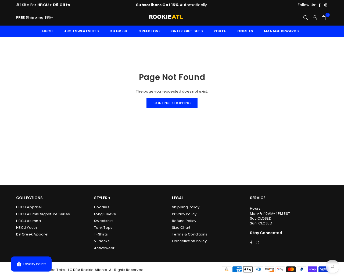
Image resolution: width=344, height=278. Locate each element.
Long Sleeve (105, 214)
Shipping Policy (185, 207)
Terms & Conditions (189, 234)
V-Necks (102, 241)
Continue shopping (172, 102)
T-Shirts (101, 234)
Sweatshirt (103, 220)
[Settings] (314, 17)
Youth (220, 31)
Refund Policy (184, 220)
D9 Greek (119, 31)
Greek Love (149, 31)
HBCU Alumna (28, 220)
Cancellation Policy (189, 241)
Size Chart (181, 227)
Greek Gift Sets (187, 31)
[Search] (305, 17)
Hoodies (101, 207)
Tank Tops (103, 227)
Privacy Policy (184, 214)
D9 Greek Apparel (32, 234)
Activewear (104, 248)
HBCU (47, 31)
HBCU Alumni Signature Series (43, 214)
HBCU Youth (26, 227)
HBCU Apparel (29, 207)
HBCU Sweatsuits (81, 31)
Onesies (245, 31)
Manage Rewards (281, 31)
